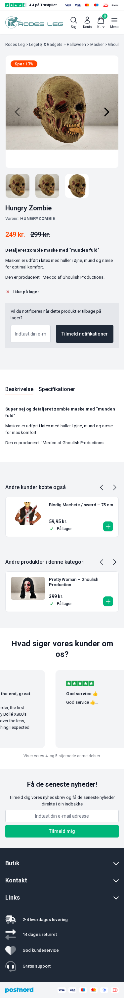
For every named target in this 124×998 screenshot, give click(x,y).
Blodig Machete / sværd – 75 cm (81, 504)
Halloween (76, 44)
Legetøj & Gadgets (45, 44)
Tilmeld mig (62, 831)
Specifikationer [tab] (57, 389)
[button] (108, 526)
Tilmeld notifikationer (85, 334)
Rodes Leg (15, 44)
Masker (97, 44)
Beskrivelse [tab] (19, 389)
